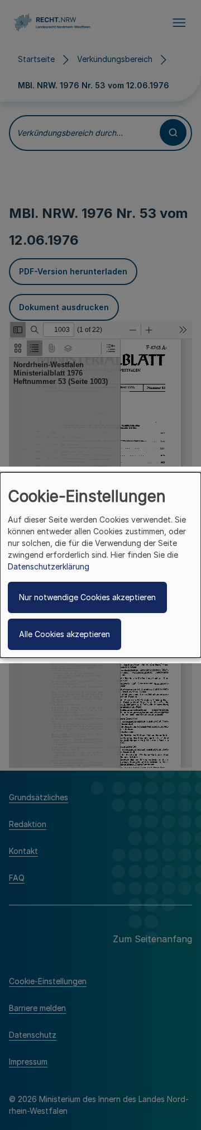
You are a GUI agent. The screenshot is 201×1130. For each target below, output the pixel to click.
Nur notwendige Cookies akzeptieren (87, 597)
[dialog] (100, 565)
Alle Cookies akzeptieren (64, 634)
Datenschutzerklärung (48, 566)
